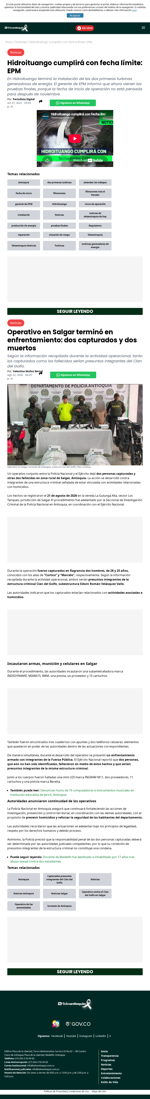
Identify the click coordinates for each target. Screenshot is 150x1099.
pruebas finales (59, 225)
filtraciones (59, 193)
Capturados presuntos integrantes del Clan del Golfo (59, 879)
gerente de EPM (23, 204)
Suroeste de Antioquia (59, 906)
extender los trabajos (95, 182)
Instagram (85, 1036)
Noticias (59, 214)
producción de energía (24, 225)
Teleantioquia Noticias (24, 245)
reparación (24, 234)
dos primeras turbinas (59, 182)
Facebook (57, 1036)
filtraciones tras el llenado (95, 193)
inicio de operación (95, 204)
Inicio (9, 42)
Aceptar (75, 15)
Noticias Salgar (59, 893)
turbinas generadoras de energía (95, 245)
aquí (134, 10)
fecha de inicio (24, 193)
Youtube (71, 1036)
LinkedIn (100, 1036)
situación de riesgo (59, 234)
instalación (24, 214)
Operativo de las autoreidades (24, 906)
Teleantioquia (95, 234)
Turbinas (59, 245)
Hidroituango (59, 204)
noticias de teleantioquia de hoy (95, 215)
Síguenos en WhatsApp (75, 103)
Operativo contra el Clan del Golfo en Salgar (95, 893)
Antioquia (23, 182)
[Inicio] (75, 1004)
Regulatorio (95, 225)
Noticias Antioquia (24, 893)
